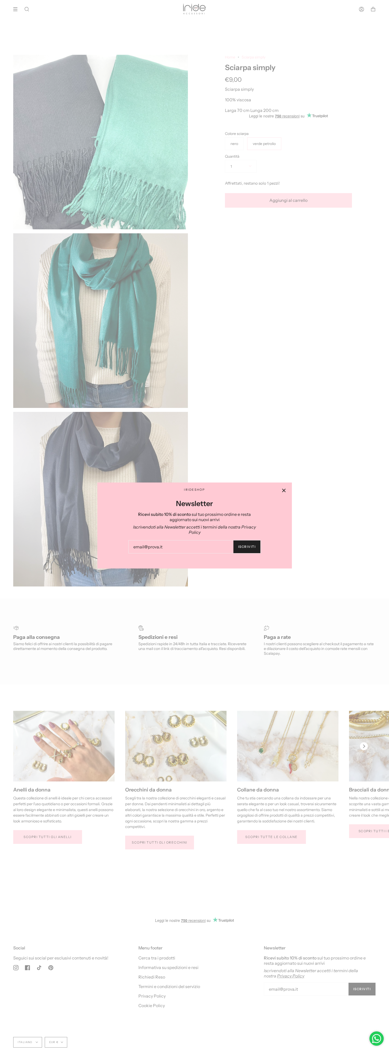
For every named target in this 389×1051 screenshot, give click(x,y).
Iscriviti (247, 547)
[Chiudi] (284, 490)
